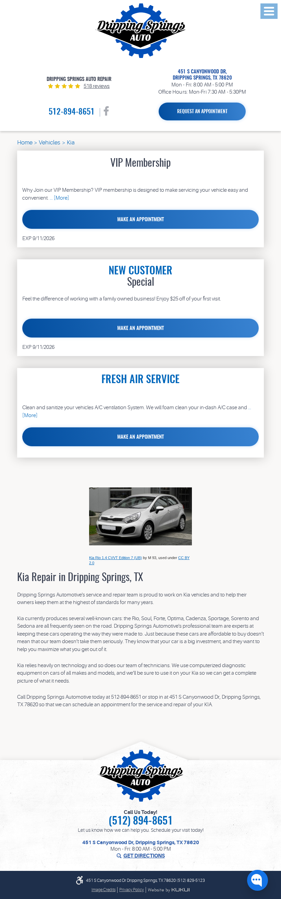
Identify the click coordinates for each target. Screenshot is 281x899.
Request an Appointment (202, 111)
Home (25, 142)
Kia (71, 142)
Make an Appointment (140, 219)
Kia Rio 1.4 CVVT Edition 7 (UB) (115, 558)
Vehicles (49, 142)
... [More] (59, 198)
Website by (169, 890)
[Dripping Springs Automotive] (140, 30)
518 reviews (97, 86)
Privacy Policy (131, 889)
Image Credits (103, 889)
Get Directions (144, 856)
